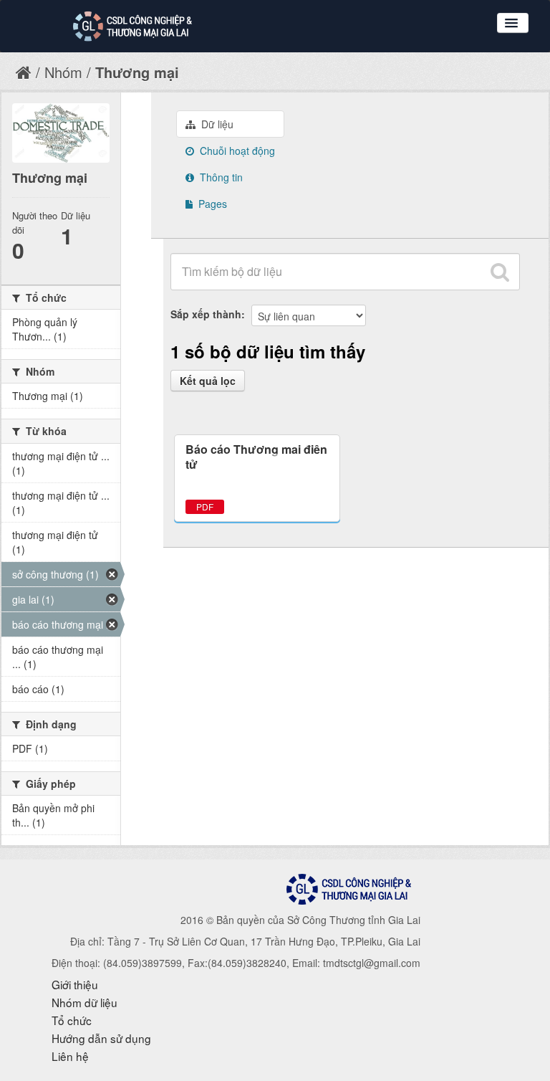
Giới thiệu (75, 984)
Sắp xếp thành (205, 314)
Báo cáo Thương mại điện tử (256, 456)
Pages (211, 203)
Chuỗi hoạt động (236, 150)
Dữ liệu (215, 124)
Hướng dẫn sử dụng (101, 1038)
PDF (204, 506)
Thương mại (137, 72)
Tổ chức (72, 1020)
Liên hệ (70, 1056)
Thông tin (220, 177)
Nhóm (63, 72)
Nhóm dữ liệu (84, 1002)
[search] (500, 271)
